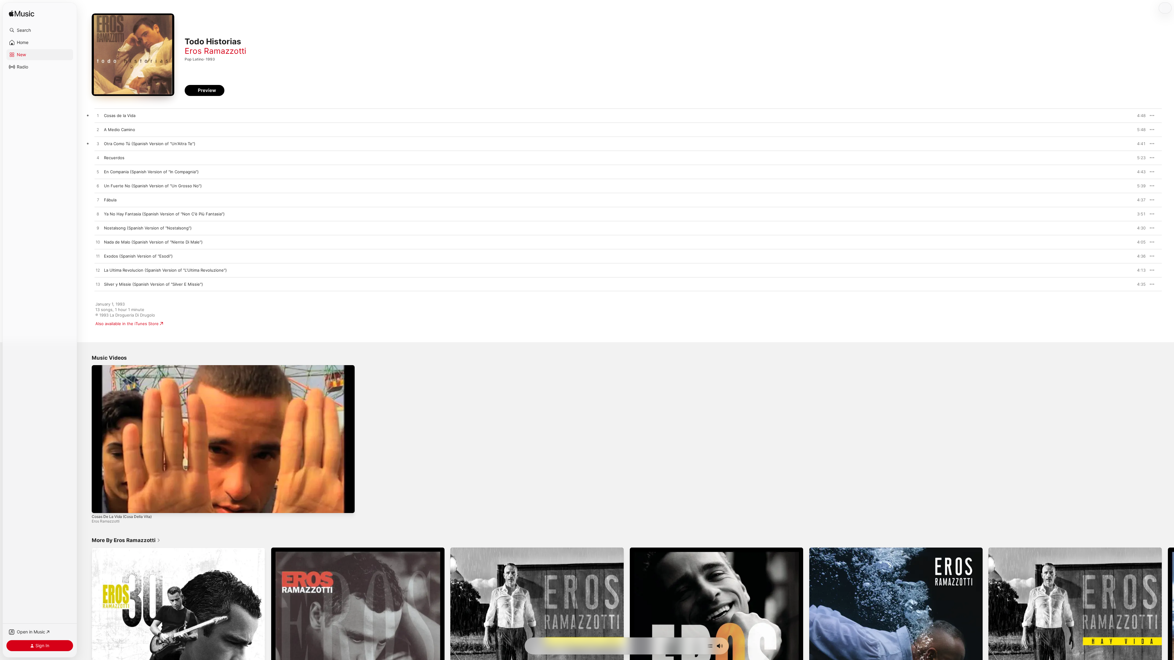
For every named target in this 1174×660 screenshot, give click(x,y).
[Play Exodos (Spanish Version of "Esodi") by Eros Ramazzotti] (98, 256)
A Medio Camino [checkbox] (119, 129)
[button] (40, 30)
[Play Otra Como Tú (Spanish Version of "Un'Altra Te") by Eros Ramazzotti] (98, 144)
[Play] (99, 505)
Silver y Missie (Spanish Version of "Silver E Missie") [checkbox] (153, 284)
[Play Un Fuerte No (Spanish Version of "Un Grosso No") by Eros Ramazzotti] (98, 186)
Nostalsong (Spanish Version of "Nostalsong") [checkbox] (148, 228)
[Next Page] (1168, 634)
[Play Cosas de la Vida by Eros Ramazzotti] (98, 116)
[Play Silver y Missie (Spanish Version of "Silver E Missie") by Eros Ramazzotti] (98, 284)
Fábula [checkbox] (110, 199)
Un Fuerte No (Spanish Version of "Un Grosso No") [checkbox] (153, 185)
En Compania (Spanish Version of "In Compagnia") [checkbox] (151, 171)
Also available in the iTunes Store (127, 323)
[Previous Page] (85, 634)
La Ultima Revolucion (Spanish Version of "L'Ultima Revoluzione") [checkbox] (165, 270)
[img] (21, 13)
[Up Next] (710, 646)
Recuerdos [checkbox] (114, 157)
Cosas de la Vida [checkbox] (119, 115)
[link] (126, 540)
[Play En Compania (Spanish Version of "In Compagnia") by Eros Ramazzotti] (98, 172)
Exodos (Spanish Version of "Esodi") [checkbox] (138, 256)
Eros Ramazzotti (215, 51)
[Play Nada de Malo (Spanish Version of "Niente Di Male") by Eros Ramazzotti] (98, 242)
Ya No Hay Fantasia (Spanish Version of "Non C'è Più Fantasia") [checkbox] (164, 213)
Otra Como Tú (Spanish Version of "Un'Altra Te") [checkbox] (149, 143)
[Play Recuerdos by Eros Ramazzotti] (98, 158)
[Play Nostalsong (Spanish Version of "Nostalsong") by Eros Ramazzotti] (98, 228)
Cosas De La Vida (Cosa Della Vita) (122, 516)
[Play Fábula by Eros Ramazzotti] (98, 200)
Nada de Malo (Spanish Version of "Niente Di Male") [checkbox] (153, 242)
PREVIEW (1139, 115)
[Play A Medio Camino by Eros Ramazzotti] (98, 130)
